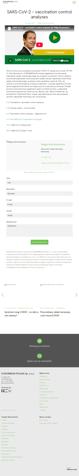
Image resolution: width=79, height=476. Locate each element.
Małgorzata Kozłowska (46, 23)
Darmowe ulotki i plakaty (48, 423)
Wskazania (43, 376)
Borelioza (4, 426)
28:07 (8, 131)
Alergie (3, 420)
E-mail (9, 200)
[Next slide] (76, 295)
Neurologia (5, 454)
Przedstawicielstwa (46, 392)
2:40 (8, 108)
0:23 (8, 102)
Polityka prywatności (8, 410)
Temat (9, 211)
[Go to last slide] (2, 295)
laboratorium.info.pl (8, 448)
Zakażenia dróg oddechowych (12, 457)
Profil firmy (43, 386)
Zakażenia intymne (8, 460)
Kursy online (44, 401)
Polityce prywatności (38, 267)
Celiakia (4, 429)
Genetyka (4, 442)
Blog (41, 404)
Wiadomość (11, 222)
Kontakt (42, 410)
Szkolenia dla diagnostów (49, 398)
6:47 (8, 114)
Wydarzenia (44, 407)
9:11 (8, 119)
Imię (8, 178)
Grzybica (4, 445)
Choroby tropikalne (8, 435)
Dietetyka (4, 439)
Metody (42, 382)
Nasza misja (44, 389)
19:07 (8, 125)
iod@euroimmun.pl (19, 262)
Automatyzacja (45, 379)
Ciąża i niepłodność (8, 432)
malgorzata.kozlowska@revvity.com (55, 163)
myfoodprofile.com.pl (9, 451)
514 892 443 (46, 157)
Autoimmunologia (7, 423)
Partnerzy (43, 395)
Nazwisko (10, 189)
